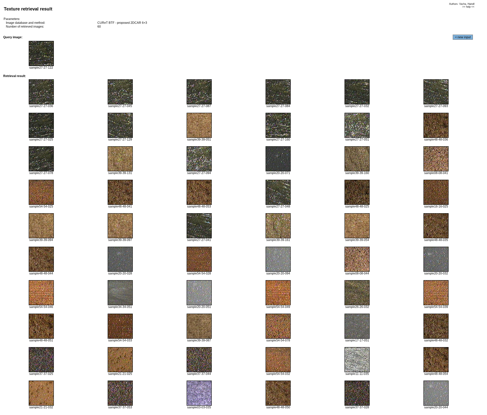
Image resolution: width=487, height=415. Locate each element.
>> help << (468, 6)
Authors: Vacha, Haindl (461, 3)
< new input (463, 37)
